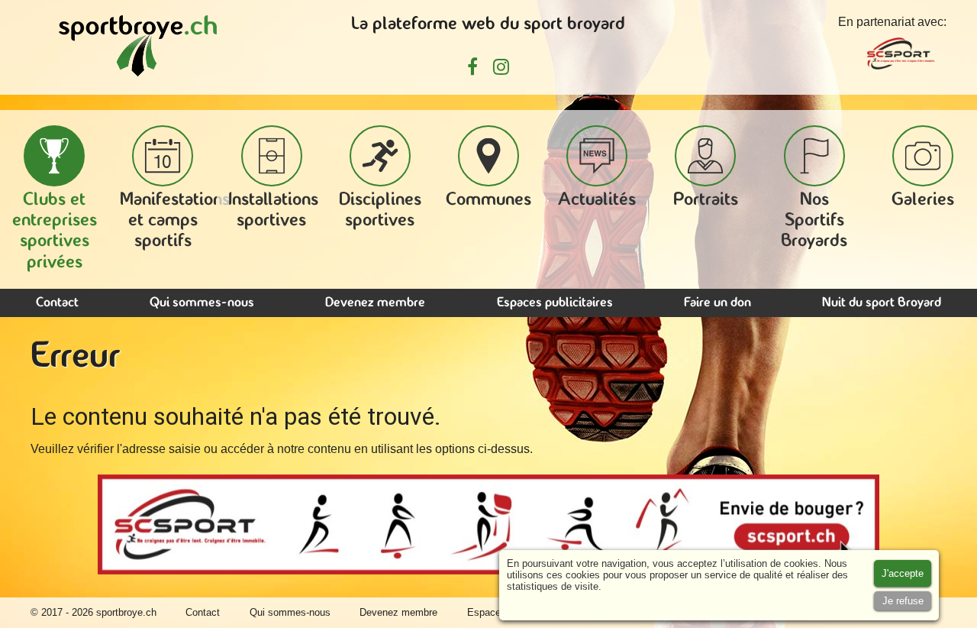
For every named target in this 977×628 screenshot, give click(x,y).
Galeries (923, 200)
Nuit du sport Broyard (881, 302)
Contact (57, 302)
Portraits (705, 200)
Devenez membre (375, 302)
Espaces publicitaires (555, 302)
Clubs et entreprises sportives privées (54, 231)
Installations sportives (273, 210)
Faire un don (717, 302)
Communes (488, 200)
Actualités (597, 200)
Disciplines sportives (380, 210)
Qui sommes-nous (202, 302)
